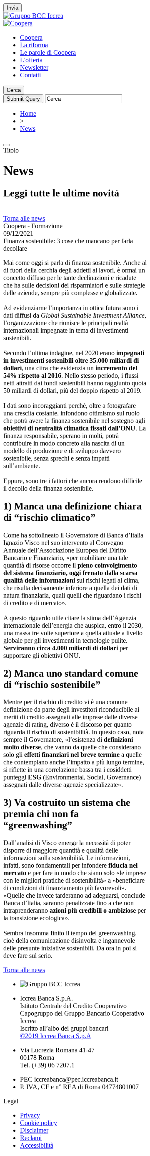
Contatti (30, 75)
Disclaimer (34, 1130)
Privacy (30, 1115)
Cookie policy (38, 1122)
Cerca (14, 90)
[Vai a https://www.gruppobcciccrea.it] (33, 15)
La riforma (34, 44)
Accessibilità (36, 1145)
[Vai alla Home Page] (17, 23)
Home (28, 113)
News (27, 128)
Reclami (31, 1137)
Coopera (31, 37)
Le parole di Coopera (48, 52)
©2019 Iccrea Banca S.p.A (55, 1035)
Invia (12, 8)
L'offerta (31, 60)
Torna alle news (24, 218)
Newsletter (34, 67)
